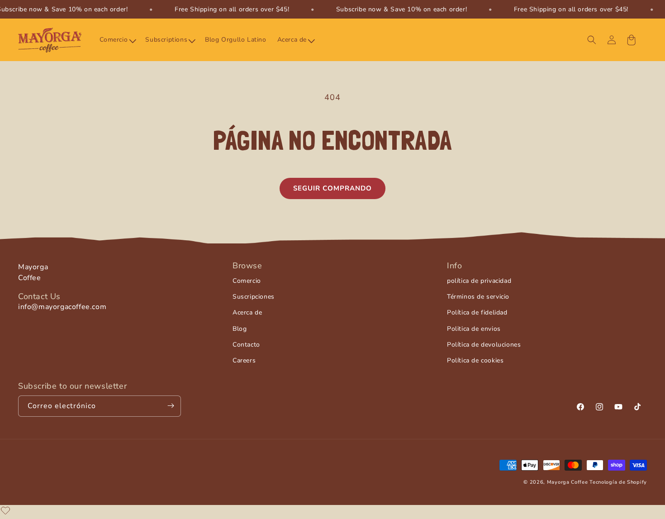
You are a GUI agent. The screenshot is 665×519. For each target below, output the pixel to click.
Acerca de (247, 312)
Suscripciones (254, 296)
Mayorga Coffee (567, 482)
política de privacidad (479, 280)
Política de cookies (475, 360)
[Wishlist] (5, 510)
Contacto (246, 344)
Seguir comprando (332, 188)
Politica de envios (474, 328)
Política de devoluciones (484, 344)
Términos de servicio (478, 296)
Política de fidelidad (477, 312)
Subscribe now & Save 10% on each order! (401, 9)
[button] (117, 39)
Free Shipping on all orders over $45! (232, 9)
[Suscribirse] (170, 405)
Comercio (247, 280)
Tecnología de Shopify (618, 482)
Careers (244, 360)
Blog (240, 328)
